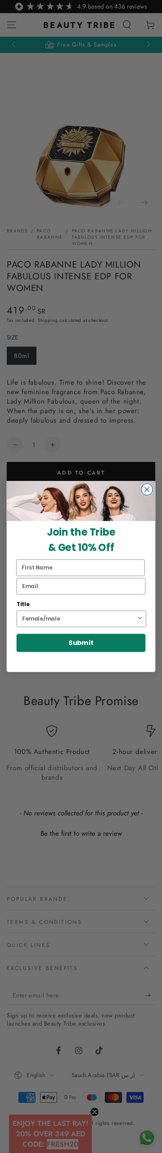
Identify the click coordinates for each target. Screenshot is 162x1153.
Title (23, 604)
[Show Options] (139, 618)
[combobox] (79, 618)
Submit (81, 643)
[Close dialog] (147, 489)
